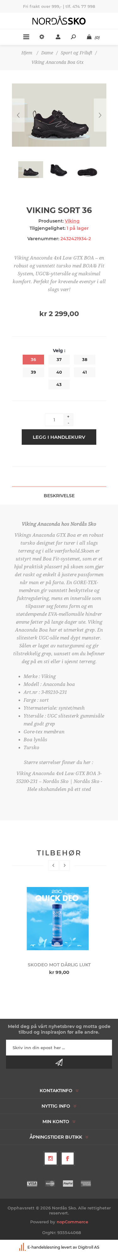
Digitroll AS (88, 1247)
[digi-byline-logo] (23, 1247)
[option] (59, 929)
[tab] (59, 495)
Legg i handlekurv (59, 437)
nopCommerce (72, 1221)
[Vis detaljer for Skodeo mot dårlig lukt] (59, 918)
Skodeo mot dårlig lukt (59, 965)
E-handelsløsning (43, 1247)
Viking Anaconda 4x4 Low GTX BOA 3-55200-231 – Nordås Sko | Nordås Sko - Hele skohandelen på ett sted (59, 781)
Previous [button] (53, 865)
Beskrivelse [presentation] (59, 496)
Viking (72, 221)
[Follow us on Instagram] (51, 1159)
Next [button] (65, 865)
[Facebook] (68, 1159)
